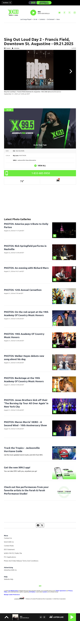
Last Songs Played (25, 19)
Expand (8, 48)
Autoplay (16, 48)
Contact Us (8, 538)
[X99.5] (40, 3)
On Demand (50, 19)
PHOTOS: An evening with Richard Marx (26, 268)
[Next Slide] (70, 71)
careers (45, 592)
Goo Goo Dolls (44, 13)
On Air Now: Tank (40, 145)
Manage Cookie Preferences (12, 594)
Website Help (8, 579)
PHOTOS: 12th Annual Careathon (23, 290)
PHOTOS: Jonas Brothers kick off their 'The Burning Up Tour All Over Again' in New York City (26, 403)
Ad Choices (32, 592)
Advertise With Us (10, 570)
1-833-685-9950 (41, 173)
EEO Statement (9, 549)
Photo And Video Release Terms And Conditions (21, 561)
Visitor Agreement (61, 590)
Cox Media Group (13, 590)
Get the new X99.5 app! (17, 467)
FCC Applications (10, 557)
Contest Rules (9, 546)
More (58, 19)
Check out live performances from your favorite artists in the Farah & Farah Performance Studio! (26, 490)
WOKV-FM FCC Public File (13, 553)
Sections (6, 2)
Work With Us (9, 542)
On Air (35, 19)
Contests (42, 19)
